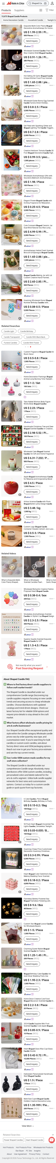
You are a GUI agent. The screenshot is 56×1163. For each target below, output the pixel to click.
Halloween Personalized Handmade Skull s (38, 1075)
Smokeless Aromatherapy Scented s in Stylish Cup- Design (39, 615)
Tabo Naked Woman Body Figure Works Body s (37, 403)
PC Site (29, 1150)
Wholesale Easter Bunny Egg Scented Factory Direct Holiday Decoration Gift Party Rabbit (39, 102)
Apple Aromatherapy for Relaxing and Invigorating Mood (38, 478)
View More (27, 1125)
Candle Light (9, 331)
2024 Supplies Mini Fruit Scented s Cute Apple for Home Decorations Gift (38, 1024)
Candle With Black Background (37, 337)
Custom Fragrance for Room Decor (39, 353)
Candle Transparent (12, 337)
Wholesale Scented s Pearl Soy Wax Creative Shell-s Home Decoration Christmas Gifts (39, 52)
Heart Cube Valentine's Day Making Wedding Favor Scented (38, 875)
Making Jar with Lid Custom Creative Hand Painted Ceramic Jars (38, 276)
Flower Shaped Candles (13, 1140)
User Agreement (20, 1154)
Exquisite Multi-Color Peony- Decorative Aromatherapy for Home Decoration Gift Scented (38, 27)
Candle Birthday (26, 331)
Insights (37, 1150)
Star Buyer (20, 1150)
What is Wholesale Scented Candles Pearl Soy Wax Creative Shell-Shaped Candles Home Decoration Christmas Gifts (33, 581)
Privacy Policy (34, 1154)
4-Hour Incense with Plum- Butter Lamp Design (38, 502)
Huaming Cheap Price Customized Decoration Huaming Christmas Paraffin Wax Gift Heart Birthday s (39, 850)
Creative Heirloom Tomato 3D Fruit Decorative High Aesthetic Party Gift (39, 151)
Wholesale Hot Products (43, 1147)
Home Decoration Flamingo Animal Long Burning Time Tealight (38, 378)
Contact (46, 1154)
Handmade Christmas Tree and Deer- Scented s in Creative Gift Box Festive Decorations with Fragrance (39, 427)
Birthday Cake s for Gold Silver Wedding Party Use (37, 975)
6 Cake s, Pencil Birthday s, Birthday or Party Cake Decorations (38, 800)
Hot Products (8, 1147)
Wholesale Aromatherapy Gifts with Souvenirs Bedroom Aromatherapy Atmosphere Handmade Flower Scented (38, 177)
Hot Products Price (23, 1147)
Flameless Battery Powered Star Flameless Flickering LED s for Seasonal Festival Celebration (37, 900)
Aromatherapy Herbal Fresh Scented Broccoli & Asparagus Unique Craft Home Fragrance (38, 251)
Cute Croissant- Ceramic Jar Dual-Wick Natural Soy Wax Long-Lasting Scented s (38, 226)
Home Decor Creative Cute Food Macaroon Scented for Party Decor (39, 1000)
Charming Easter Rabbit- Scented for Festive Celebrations (36, 950)
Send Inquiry (32, 40)
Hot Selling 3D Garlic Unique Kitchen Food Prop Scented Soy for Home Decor (38, 77)
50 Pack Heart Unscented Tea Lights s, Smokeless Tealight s (39, 825)
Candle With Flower (31, 342)
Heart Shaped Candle (34, 1140)
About (9, 1154)
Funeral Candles (10, 342)
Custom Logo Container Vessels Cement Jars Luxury (39, 528)
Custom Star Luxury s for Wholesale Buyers (38, 925)
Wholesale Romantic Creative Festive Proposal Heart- (38, 590)
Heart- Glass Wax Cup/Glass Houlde (38, 1050)
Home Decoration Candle (13, 20)
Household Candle (35, 20)
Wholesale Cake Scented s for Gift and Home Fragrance (39, 452)
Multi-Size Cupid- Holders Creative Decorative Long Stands (37, 1100)
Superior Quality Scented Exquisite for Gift (37, 640)
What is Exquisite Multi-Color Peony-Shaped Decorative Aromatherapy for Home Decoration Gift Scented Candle (11, 581)
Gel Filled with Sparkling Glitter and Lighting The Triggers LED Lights (38, 127)
